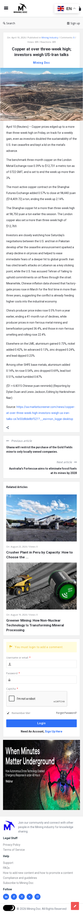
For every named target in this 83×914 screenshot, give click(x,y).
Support (8, 862)
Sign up (75, 23)
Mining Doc (41, 62)
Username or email (18, 657)
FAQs (6, 867)
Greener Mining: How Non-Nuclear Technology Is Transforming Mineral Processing (35, 625)
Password (13, 673)
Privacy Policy (11, 844)
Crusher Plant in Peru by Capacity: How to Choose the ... (39, 554)
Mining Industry (50, 37)
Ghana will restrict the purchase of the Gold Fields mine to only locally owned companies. (39, 449)
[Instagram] (37, 897)
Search (10, 23)
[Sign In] (79, 8)
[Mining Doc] (21, 8)
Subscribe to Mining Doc (18, 882)
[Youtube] (30, 897)
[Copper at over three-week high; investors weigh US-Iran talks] (41, 94)
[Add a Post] (75, 906)
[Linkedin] (6, 897)
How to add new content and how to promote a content (38, 872)
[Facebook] (14, 897)
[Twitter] (22, 897)
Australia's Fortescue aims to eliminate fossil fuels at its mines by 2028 (43, 471)
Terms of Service (14, 849)
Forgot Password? (66, 713)
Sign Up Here (53, 731)
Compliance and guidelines (20, 877)
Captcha (12, 688)
